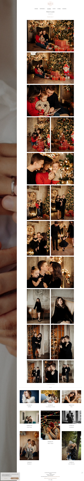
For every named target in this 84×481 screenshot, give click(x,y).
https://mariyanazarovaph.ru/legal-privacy (54, 476)
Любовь (29, 406)
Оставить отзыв (50, 16)
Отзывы (59, 8)
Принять (14, 478)
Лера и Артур (50, 443)
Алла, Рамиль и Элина (50, 406)
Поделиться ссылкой (51, 384)
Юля (71, 406)
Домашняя (71, 427)
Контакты (64, 8)
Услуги (54, 8)
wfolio (51, 479)
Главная (36, 8)
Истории (49, 8)
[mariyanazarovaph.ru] (50, 3)
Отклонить (5, 478)
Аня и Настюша (71, 463)
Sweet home (29, 427)
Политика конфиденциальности (52, 478)
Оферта (45, 478)
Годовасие (29, 463)
